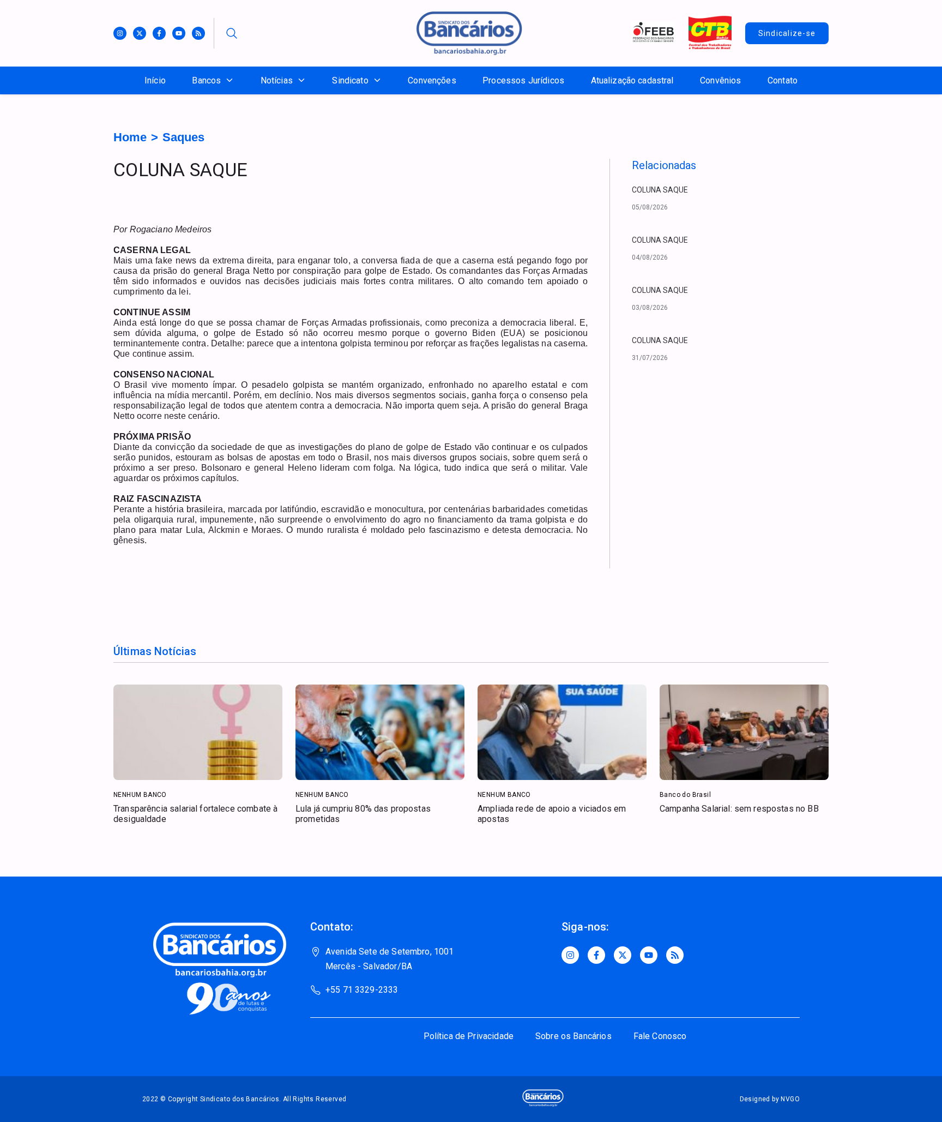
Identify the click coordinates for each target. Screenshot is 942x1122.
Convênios (720, 80)
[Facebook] (159, 33)
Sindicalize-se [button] (787, 33)
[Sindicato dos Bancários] (469, 52)
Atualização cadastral (632, 80)
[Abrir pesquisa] (231, 33)
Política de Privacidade (469, 1036)
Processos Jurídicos (523, 80)
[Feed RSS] (198, 33)
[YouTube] (648, 955)
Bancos (206, 80)
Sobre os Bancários (573, 1036)
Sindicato (350, 80)
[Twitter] (139, 33)
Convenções (432, 80)
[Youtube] (178, 33)
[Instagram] (119, 33)
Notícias (277, 80)
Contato (783, 80)
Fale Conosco (660, 1036)
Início (155, 80)
